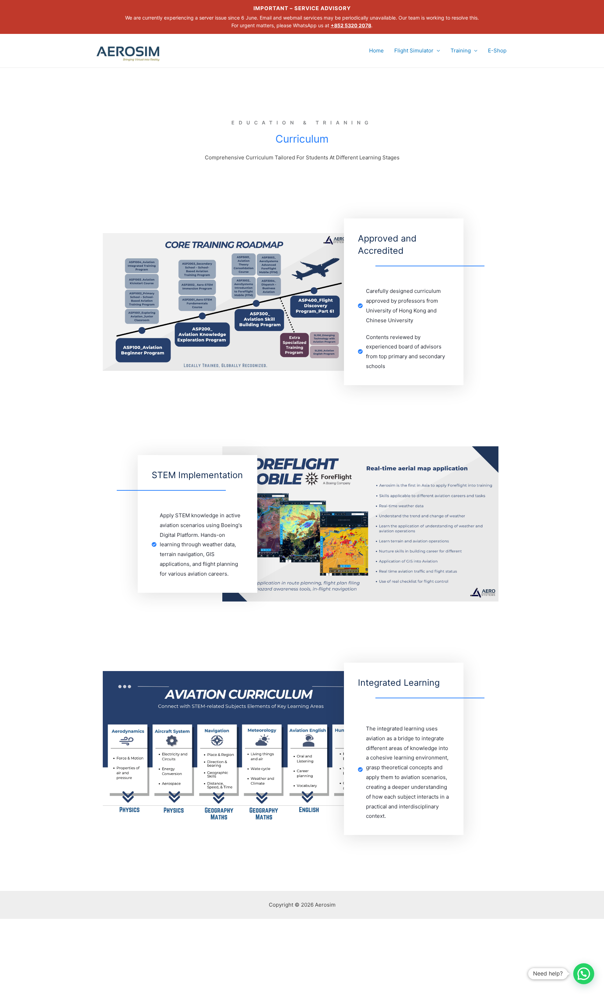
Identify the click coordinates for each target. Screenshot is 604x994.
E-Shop (497, 50)
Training (461, 50)
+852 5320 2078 (351, 25)
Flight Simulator (413, 50)
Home (376, 50)
